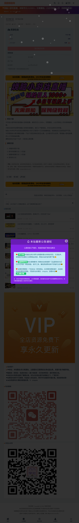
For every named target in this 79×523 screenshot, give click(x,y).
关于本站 (21, 254)
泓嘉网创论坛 (23, 262)
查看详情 (21, 273)
